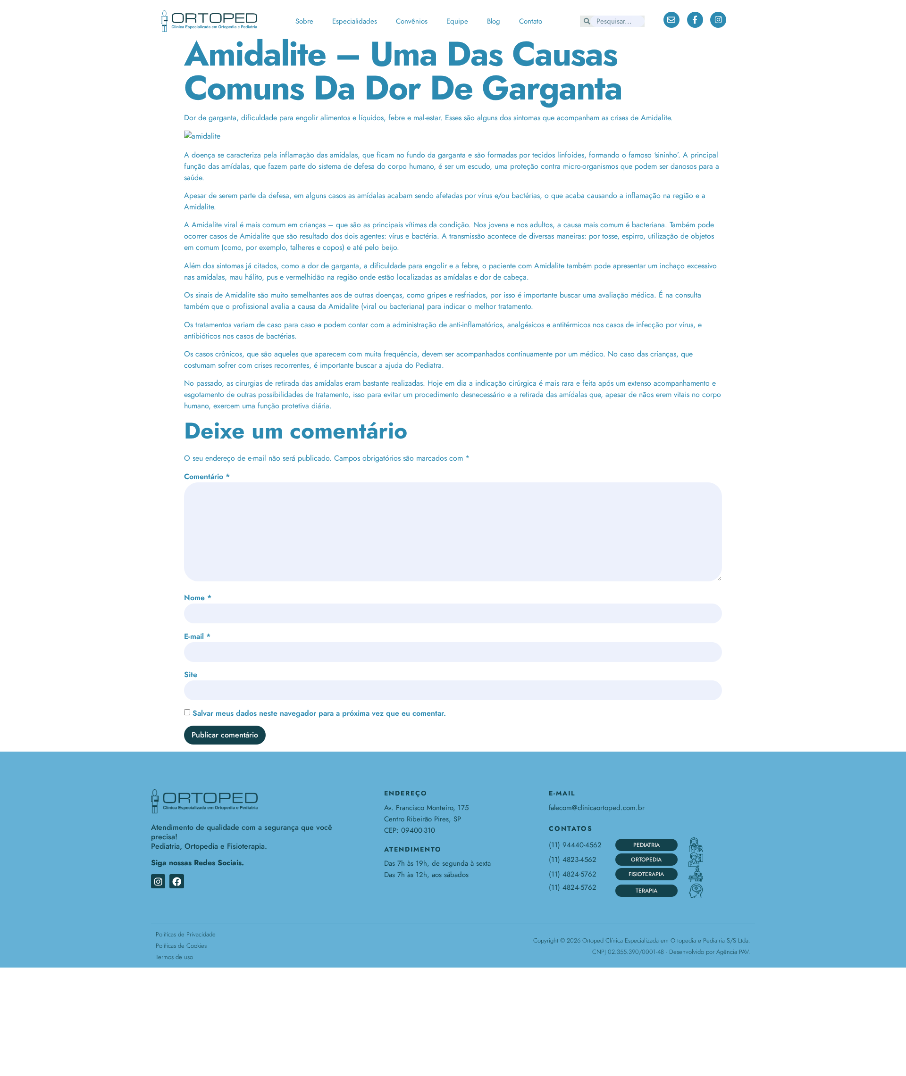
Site (190, 674)
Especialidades (354, 21)
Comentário (207, 476)
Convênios (412, 21)
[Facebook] (176, 881)
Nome (197, 597)
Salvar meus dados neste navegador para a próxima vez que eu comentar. (319, 713)
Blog (493, 21)
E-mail (197, 636)
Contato (530, 21)
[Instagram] (158, 881)
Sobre (304, 21)
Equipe (457, 21)
